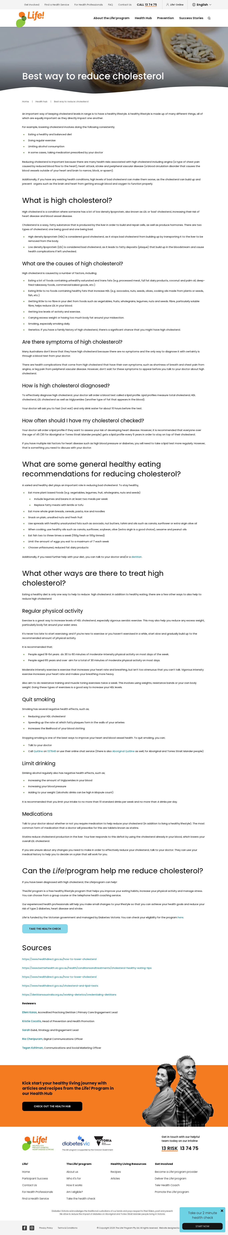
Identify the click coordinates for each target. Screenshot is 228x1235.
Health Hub (143, 18)
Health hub (41, 101)
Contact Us (125, 4)
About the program (111, 18)
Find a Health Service (57, 4)
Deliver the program (170, 1178)
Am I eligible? (74, 1192)
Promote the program (172, 1192)
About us (72, 1172)
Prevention (165, 18)
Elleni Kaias (29, 1012)
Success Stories (191, 18)
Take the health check (45, 929)
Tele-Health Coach (167, 1185)
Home (25, 101)
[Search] (209, 18)
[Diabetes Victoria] (78, 1141)
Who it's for (73, 1178)
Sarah (26, 1030)
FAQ (110, 4)
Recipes (116, 1172)
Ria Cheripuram (32, 1039)
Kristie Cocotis (31, 1021)
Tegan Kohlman (32, 1048)
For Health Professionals (88, 4)
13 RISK (170, 1148)
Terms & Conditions (67, 1227)
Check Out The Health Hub (52, 1106)
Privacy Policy (46, 1227)
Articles (115, 1178)
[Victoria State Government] (103, 1141)
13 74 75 (189, 1148)
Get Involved (31, 4)
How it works (74, 1185)
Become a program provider (176, 1172)
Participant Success (35, 1178)
